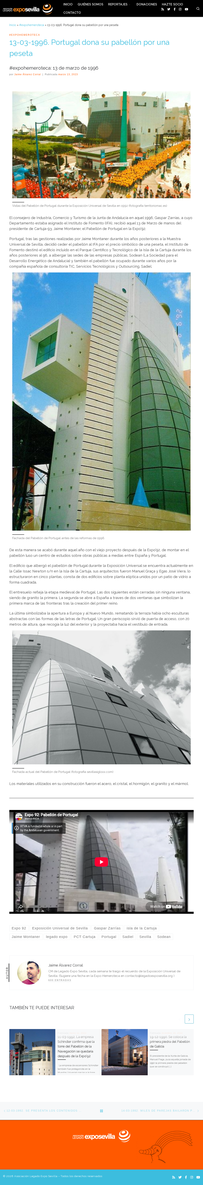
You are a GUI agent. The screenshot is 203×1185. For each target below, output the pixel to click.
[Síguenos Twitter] (168, 9)
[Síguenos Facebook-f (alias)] (174, 9)
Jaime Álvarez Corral (27, 74)
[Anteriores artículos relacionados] (179, 1019)
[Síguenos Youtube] (186, 9)
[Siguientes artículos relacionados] (189, 1019)
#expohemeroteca (31, 25)
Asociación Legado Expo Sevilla (35, 1176)
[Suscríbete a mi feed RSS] (162, 9)
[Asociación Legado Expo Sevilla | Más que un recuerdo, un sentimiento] (28, 8)
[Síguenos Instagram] (180, 9)
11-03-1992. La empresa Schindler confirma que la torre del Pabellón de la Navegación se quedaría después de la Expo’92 (76, 1046)
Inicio (12, 25)
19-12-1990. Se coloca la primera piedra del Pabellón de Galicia (170, 1041)
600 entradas (59, 980)
